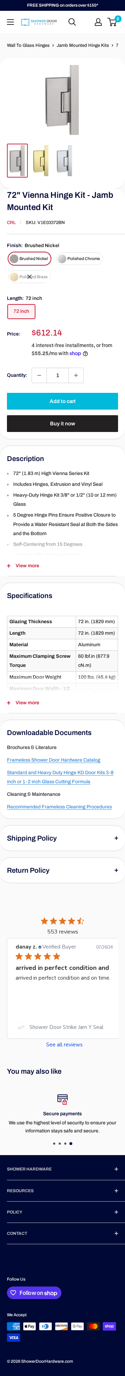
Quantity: (17, 375)
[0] (112, 22)
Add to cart (63, 401)
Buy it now (62, 423)
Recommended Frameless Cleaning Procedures (59, 806)
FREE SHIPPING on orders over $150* (62, 5)
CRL (11, 222)
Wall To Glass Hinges (28, 45)
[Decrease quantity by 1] (39, 375)
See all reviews (64, 1045)
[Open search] (72, 22)
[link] (64, 1027)
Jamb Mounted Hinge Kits (83, 45)
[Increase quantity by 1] (76, 375)
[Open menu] (10, 22)
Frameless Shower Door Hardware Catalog (53, 760)
